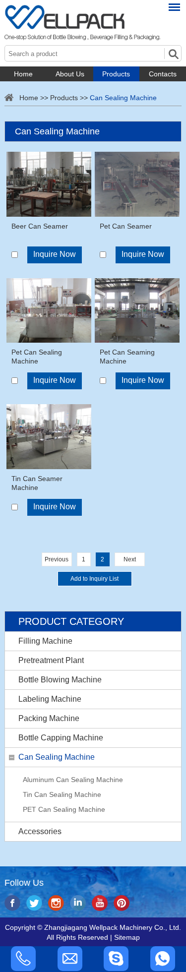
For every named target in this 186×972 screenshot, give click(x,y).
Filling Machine (45, 641)
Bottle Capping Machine (60, 737)
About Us (70, 74)
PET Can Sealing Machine (64, 809)
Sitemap (127, 937)
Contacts (163, 74)
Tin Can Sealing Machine (62, 794)
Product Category (71, 621)
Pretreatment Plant (51, 660)
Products (116, 74)
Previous (56, 559)
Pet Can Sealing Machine (36, 356)
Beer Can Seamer (39, 226)
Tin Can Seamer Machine (36, 483)
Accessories (40, 831)
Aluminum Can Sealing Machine (73, 780)
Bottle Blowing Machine (60, 679)
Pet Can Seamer (126, 226)
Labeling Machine (49, 699)
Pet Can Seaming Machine (127, 356)
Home (23, 74)
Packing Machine (48, 718)
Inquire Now (54, 254)
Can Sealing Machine (123, 98)
